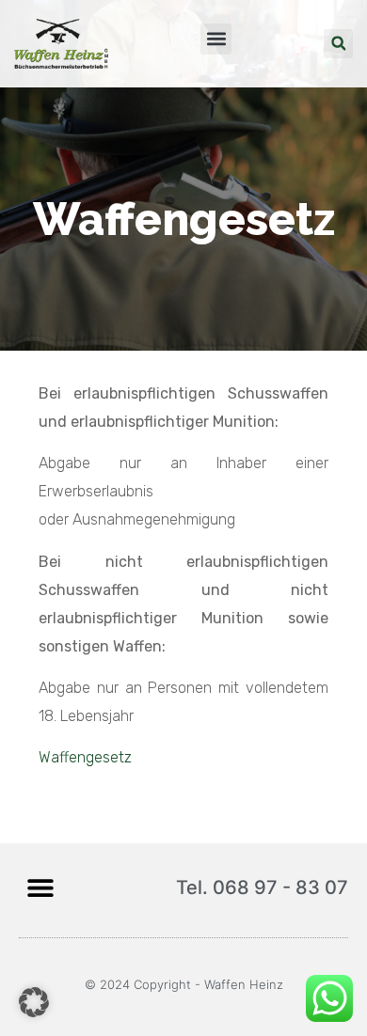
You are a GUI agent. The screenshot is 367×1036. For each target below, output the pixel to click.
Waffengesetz (85, 757)
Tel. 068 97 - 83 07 (262, 887)
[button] (215, 39)
